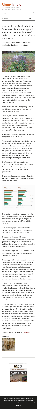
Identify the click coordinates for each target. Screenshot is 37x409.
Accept (18, 405)
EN (30, 18)
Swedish (26, 332)
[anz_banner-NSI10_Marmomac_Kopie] (18, 373)
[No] (35, 403)
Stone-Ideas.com (14, 5)
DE (34, 18)
